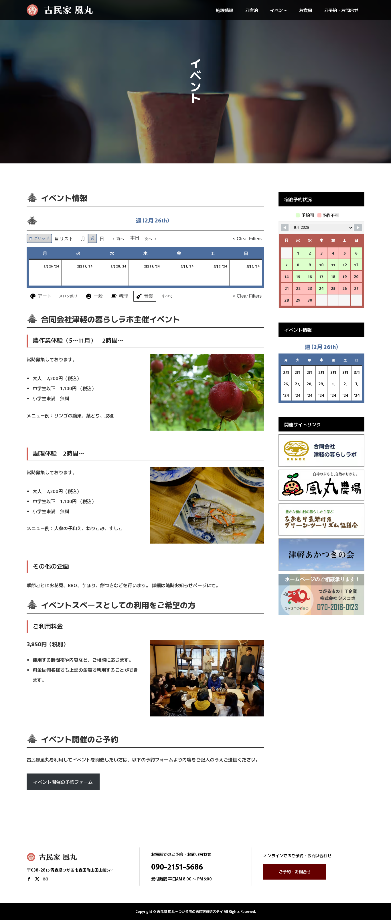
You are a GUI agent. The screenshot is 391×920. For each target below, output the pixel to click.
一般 (98, 296)
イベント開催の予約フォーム (63, 781)
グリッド (39, 239)
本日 (134, 237)
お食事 (305, 10)
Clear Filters (249, 238)
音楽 (148, 296)
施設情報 (224, 10)
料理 (123, 296)
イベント (278, 10)
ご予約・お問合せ (341, 10)
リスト (63, 240)
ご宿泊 (251, 10)
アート (45, 296)
